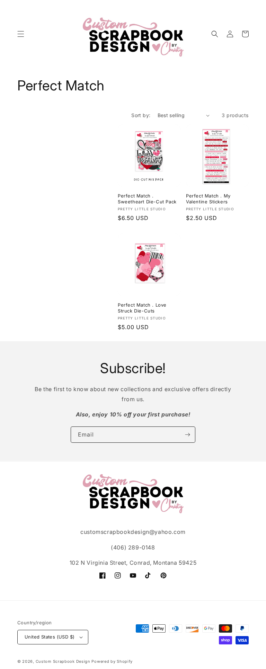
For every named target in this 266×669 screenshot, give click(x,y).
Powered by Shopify (112, 661)
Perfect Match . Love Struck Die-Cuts (142, 308)
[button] (20, 34)
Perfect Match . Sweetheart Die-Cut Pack (147, 198)
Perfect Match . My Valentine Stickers (208, 198)
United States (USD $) (49, 637)
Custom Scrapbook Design (63, 661)
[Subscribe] (187, 434)
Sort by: (140, 115)
